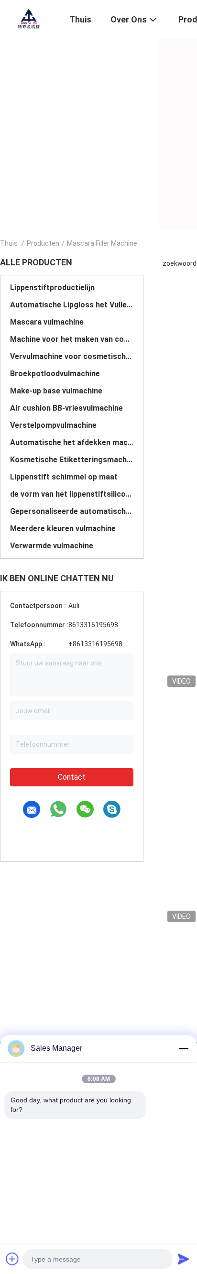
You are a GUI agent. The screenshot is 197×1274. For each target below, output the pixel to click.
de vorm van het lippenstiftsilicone (71, 494)
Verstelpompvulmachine (53, 425)
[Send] (183, 1258)
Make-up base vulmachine (56, 390)
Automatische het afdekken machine (71, 442)
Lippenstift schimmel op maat (64, 476)
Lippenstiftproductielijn (52, 287)
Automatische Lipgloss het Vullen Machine (71, 304)
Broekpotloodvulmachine (55, 373)
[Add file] (12, 1258)
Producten (43, 243)
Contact (72, 777)
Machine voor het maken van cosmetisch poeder (71, 339)
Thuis (9, 243)
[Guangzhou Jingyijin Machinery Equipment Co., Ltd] (29, 18)
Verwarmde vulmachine (51, 545)
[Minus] (183, 1048)
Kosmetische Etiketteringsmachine (71, 459)
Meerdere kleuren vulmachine (63, 528)
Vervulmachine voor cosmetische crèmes (71, 356)
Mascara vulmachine (47, 322)
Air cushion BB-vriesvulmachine (66, 408)
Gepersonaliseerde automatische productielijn (71, 511)
